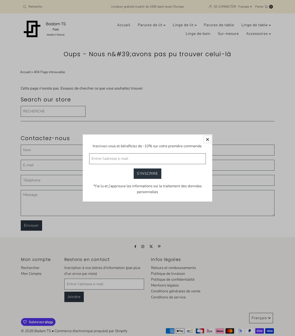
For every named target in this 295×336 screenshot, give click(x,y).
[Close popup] (207, 139)
